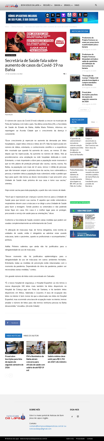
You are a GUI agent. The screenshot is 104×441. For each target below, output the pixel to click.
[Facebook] (72, 417)
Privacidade (80, 439)
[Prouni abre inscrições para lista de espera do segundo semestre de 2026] (14, 347)
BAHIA (57, 5)
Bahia (29, 353)
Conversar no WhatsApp (80, 202)
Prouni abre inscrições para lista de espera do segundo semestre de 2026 (14, 362)
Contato (90, 439)
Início (7, 27)
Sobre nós (70, 439)
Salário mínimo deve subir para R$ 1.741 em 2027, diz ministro (57, 359)
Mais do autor (31, 335)
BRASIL (67, 5)
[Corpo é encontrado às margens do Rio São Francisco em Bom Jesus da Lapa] (92, 131)
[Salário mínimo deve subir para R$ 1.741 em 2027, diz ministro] (57, 347)
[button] (96, 5)
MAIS (77, 5)
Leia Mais (83, 110)
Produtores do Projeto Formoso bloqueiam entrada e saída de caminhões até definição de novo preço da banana (90, 61)
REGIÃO (46, 5)
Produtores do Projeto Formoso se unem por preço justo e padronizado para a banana (90, 42)
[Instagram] (78, 417)
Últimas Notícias (17, 27)
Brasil (8, 353)
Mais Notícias (14, 335)
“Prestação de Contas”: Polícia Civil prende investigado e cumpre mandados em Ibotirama (90, 80)
